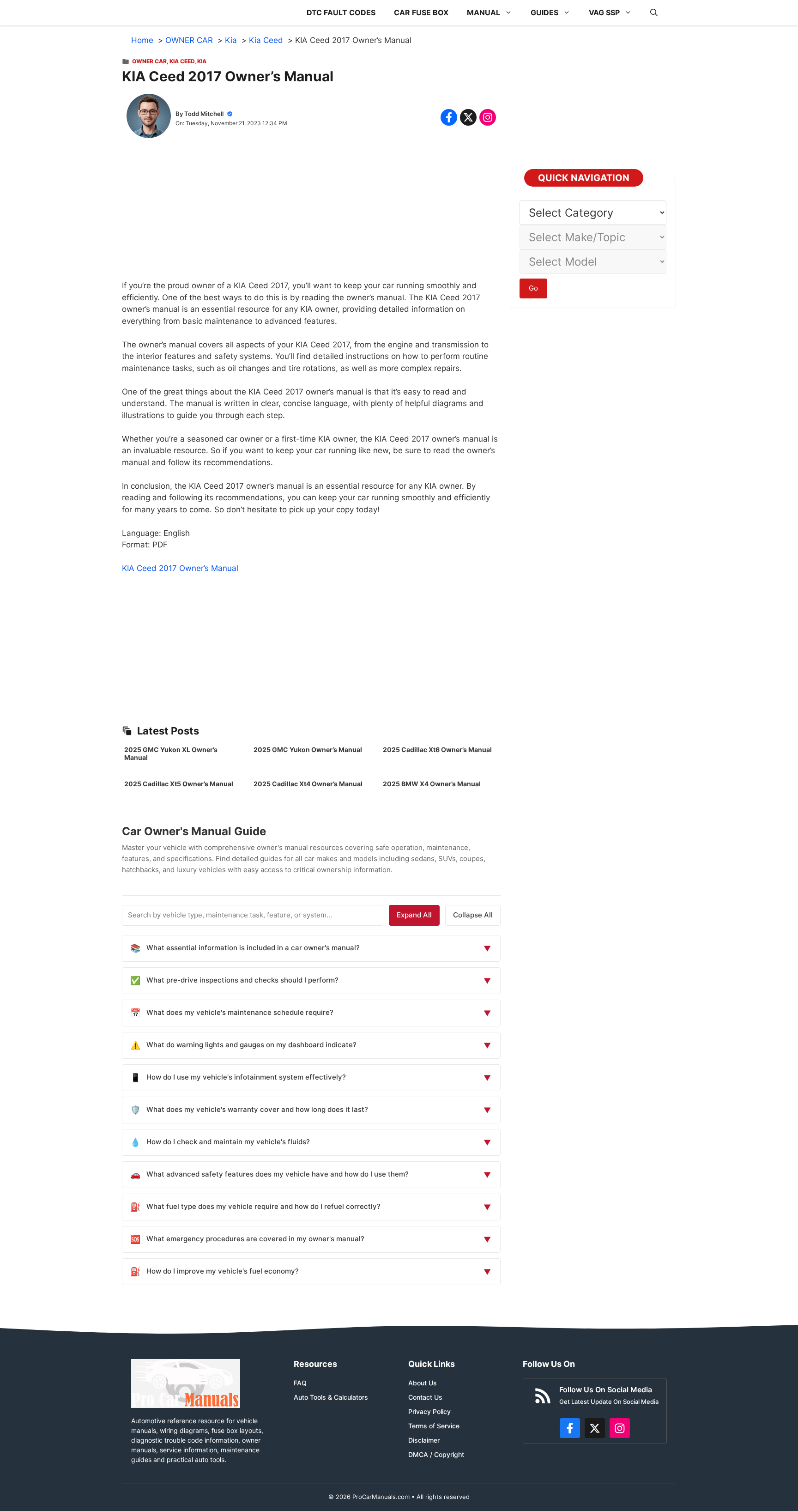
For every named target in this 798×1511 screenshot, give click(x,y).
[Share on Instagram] (487, 117)
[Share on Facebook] (449, 117)
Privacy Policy (429, 1411)
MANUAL (483, 12)
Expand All (414, 914)
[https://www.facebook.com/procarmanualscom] (570, 1428)
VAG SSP (604, 12)
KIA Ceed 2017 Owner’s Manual (180, 568)
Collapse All (473, 914)
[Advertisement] (311, 215)
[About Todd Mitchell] (149, 118)
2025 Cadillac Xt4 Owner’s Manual (308, 784)
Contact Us (425, 1397)
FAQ (300, 1383)
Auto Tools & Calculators (331, 1397)
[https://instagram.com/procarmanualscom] (620, 1428)
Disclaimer (424, 1440)
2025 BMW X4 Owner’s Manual (432, 784)
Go (533, 288)
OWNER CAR (149, 61)
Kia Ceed (181, 61)
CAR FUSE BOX (421, 12)
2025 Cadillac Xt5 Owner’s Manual (178, 784)
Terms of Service (433, 1426)
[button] (654, 12)
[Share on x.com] (468, 117)
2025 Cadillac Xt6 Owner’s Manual (437, 749)
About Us (422, 1383)
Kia (201, 61)
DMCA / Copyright (436, 1454)
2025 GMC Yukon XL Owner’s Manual (171, 753)
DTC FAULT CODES (341, 12)
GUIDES (544, 12)
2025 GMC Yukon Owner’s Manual (308, 749)
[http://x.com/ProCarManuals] (595, 1428)
